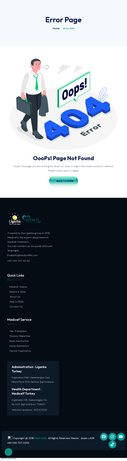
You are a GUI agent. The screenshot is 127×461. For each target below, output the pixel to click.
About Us (15, 296)
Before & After (18, 291)
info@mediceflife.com (25, 255)
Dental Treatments (20, 351)
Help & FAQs (17, 301)
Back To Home (65, 181)
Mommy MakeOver (20, 336)
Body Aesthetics (19, 341)
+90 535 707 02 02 (18, 260)
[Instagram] (112, 437)
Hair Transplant (18, 331)
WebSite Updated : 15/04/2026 (29, 409)
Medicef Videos (18, 286)
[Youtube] (121, 437)
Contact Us (16, 306)
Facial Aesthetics (19, 346)
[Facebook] (104, 437)
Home (56, 28)
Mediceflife (41, 438)
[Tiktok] (112, 444)
